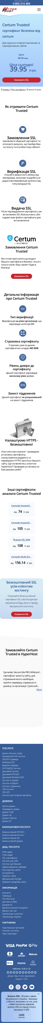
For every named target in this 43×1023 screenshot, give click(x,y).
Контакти (6, 892)
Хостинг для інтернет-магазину (16, 795)
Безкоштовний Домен (12, 841)
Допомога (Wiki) (9, 901)
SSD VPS (6, 792)
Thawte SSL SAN (21, 539)
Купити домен (8, 806)
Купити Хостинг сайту (12, 753)
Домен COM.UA (9, 818)
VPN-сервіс (7, 852)
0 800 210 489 (21, 3)
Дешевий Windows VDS (13, 777)
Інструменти (8, 872)
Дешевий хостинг (10, 771)
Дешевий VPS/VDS (10, 774)
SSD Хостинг (8, 789)
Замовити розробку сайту (14, 881)
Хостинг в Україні (10, 780)
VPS (27, 1009)
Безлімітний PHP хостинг (13, 756)
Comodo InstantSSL (21, 505)
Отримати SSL (21, 614)
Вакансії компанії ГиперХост (15, 907)
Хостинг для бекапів (11, 863)
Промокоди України (11, 916)
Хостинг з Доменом (11, 786)
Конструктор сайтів (11, 869)
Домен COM (8, 812)
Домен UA (7, 815)
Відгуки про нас (9, 910)
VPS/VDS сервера (10, 759)
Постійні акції (8, 898)
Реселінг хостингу (10, 930)
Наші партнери (9, 933)
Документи (7, 904)
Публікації (6, 895)
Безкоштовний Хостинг (13, 835)
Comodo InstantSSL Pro (21, 522)
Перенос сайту (9, 875)
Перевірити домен (10, 809)
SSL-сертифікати (9, 857)
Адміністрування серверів (14, 866)
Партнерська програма (13, 927)
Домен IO (6, 821)
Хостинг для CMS (10, 860)
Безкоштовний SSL (11, 838)
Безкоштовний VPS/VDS (13, 832)
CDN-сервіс (7, 854)
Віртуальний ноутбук (11, 878)
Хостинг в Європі (10, 783)
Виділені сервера (10, 765)
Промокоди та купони (12, 913)
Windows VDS (8, 762)
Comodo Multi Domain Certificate (21, 556)
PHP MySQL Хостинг (11, 768)
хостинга (18, 1009)
